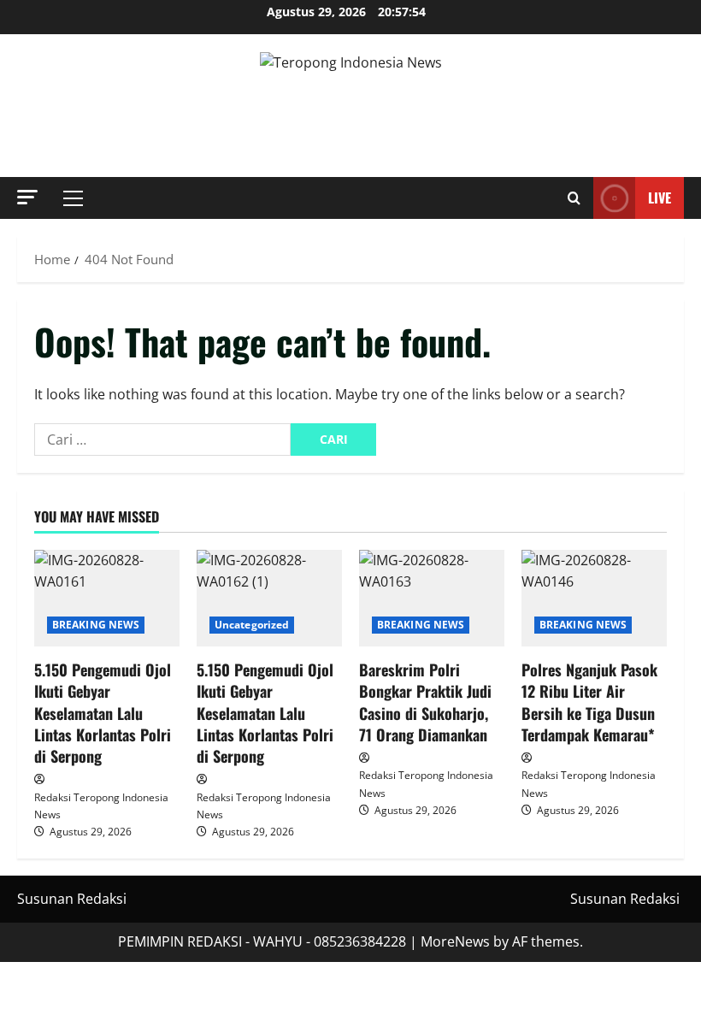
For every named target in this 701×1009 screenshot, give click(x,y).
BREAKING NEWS (95, 624)
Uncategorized (252, 624)
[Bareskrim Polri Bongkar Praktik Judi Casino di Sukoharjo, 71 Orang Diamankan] (431, 598)
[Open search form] (574, 198)
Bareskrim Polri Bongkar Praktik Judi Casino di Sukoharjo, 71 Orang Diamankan (425, 702)
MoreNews (455, 941)
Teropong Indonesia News (351, 106)
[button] (27, 197)
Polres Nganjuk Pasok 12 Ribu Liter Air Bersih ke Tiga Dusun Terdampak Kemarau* (589, 702)
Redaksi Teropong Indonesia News (101, 806)
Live (659, 197)
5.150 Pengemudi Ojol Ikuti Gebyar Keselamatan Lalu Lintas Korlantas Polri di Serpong (102, 712)
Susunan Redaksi (72, 898)
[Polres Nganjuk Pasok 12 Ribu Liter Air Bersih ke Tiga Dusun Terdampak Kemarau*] (594, 598)
